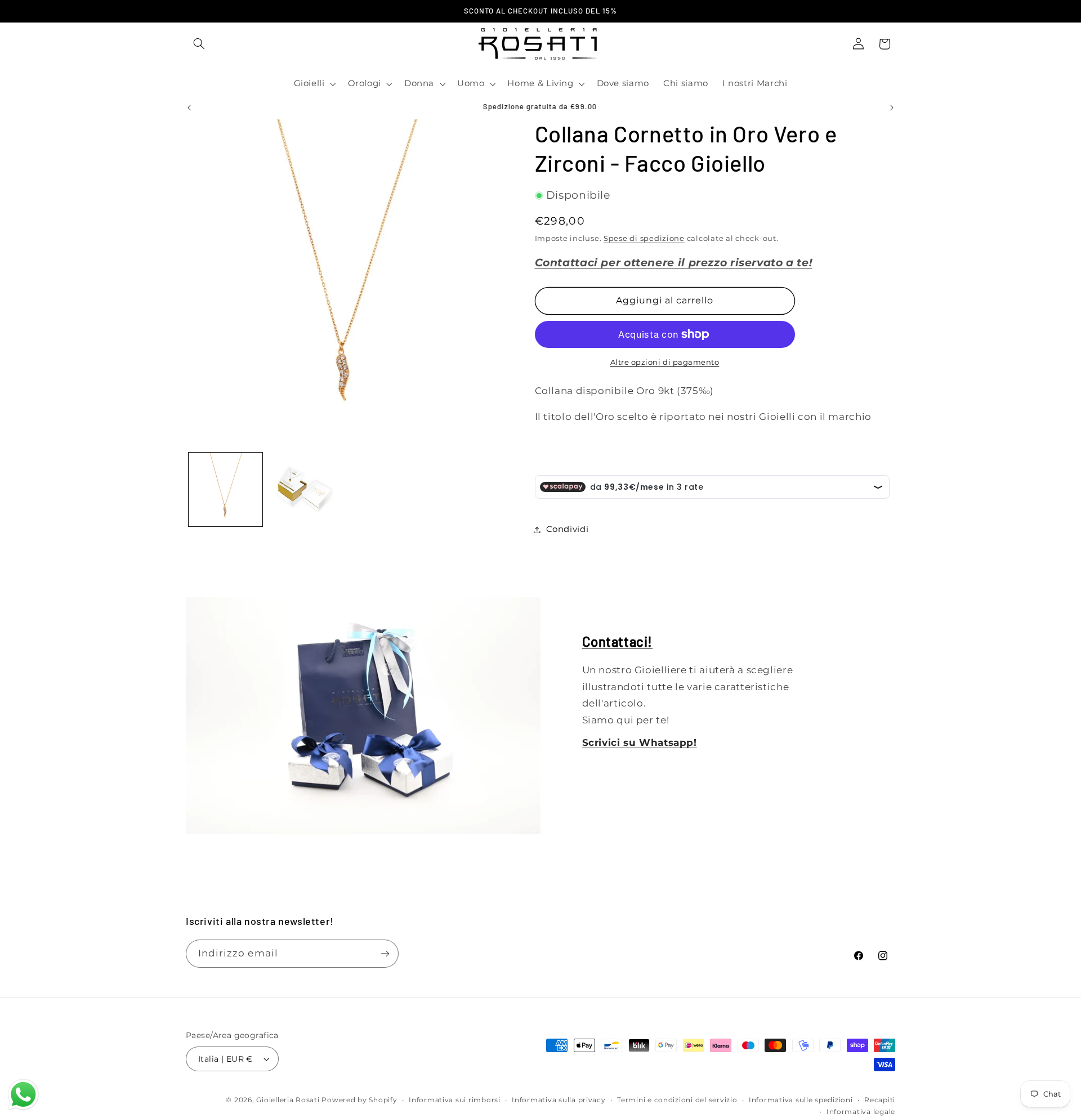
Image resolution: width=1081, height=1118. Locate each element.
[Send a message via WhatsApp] (23, 1094)
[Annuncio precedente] (189, 107)
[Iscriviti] (385, 953)
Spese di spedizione (644, 238)
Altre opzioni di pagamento (665, 362)
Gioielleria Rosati (287, 1100)
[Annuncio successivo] (891, 107)
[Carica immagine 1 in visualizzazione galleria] (225, 489)
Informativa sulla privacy (558, 1100)
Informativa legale (861, 1112)
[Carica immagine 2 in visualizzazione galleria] (305, 489)
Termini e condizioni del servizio (677, 1100)
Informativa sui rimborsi (455, 1100)
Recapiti (879, 1100)
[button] (199, 44)
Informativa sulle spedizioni (801, 1100)
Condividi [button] (567, 529)
